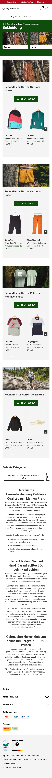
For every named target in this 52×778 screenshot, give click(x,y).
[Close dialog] (50, 375)
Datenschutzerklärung (36, 400)
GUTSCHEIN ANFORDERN (34, 389)
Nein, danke (34, 392)
